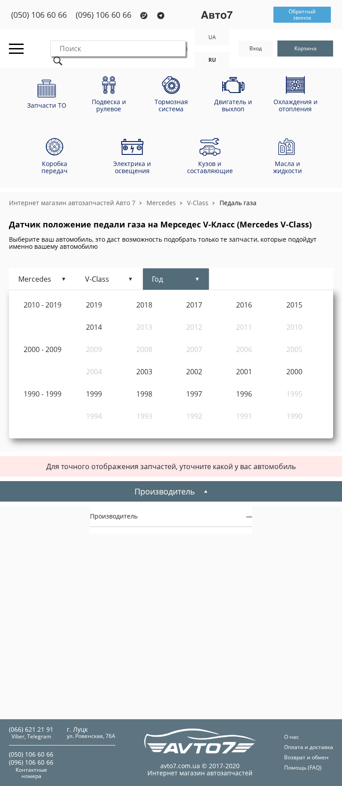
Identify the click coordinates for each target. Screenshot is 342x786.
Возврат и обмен (306, 757)
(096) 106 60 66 (103, 15)
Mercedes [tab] (34, 279)
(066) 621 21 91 (31, 729)
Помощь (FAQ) (303, 767)
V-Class (197, 203)
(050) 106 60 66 (39, 15)
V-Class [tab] (97, 279)
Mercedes (161, 203)
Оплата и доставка (308, 747)
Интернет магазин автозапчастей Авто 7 (72, 203)
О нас (291, 737)
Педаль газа (238, 203)
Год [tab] (157, 279)
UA (212, 37)
